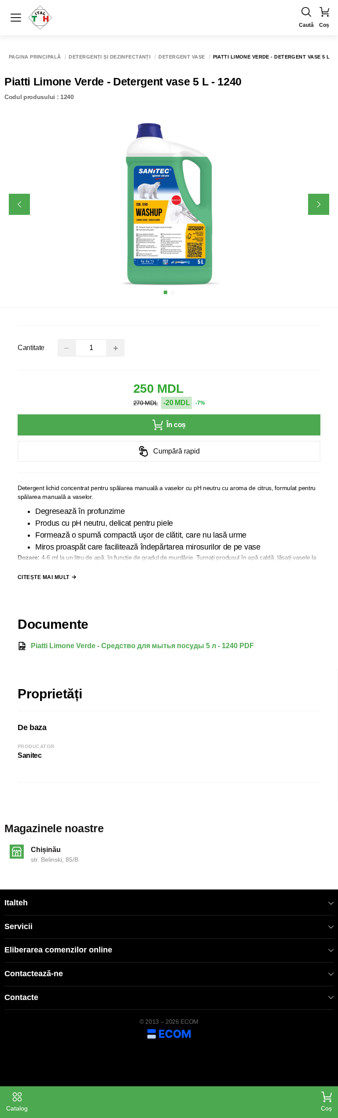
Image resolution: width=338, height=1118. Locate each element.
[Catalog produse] (16, 18)
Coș (326, 1108)
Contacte (21, 997)
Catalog (17, 1108)
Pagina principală (35, 57)
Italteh (16, 902)
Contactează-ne (33, 973)
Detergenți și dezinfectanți (110, 57)
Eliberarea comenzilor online (58, 949)
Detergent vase (181, 57)
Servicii (18, 926)
